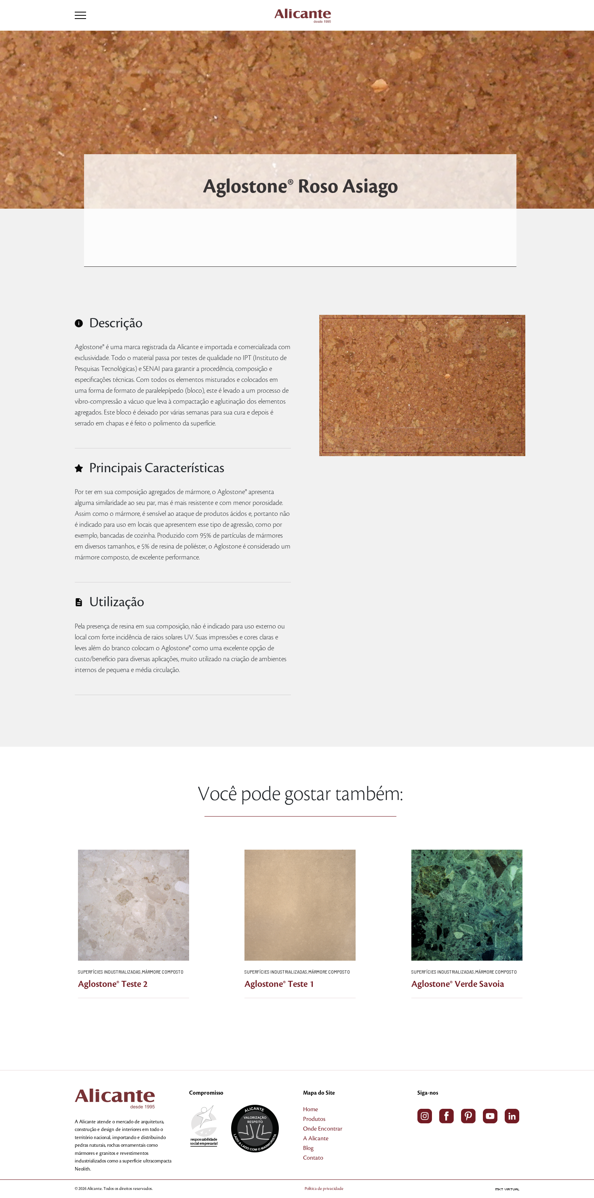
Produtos (314, 1119)
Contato (313, 1158)
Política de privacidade (324, 1188)
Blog (308, 1148)
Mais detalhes (133, 907)
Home (310, 1109)
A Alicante (316, 1138)
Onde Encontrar (322, 1129)
